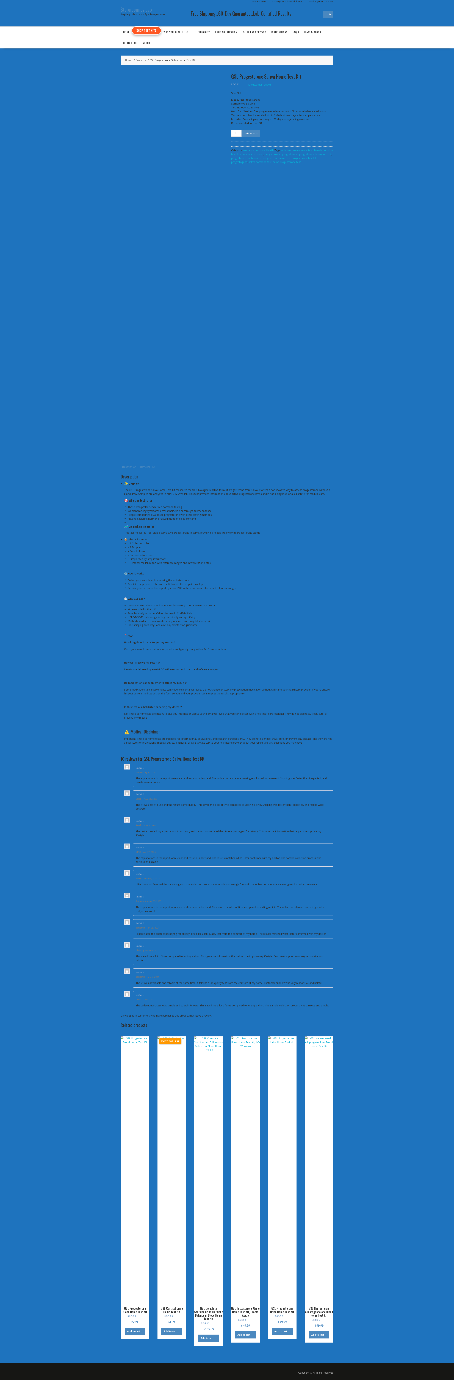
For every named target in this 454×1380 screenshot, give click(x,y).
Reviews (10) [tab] (147, 467)
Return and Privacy (254, 32)
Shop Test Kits (146, 30)
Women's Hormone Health (258, 150)
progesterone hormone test (315, 154)
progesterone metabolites (246, 158)
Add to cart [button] (133, 1331)
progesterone (290, 154)
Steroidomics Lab (136, 9)
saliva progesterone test (287, 162)
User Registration (226, 32)
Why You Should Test (177, 32)
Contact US (130, 43)
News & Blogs (312, 32)
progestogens (239, 162)
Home (126, 32)
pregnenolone (273, 154)
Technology (202, 32)
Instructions (279, 32)
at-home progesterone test (297, 150)
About (146, 43)
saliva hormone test (260, 162)
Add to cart (251, 133)
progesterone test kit (304, 158)
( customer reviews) (259, 84)
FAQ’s (296, 32)
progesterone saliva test (276, 158)
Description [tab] (129, 467)
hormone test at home (250, 154)
